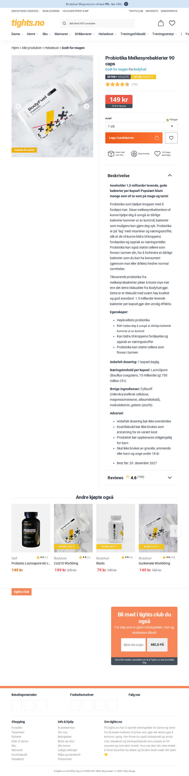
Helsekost (106, 34)
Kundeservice (169, 11)
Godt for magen (73, 48)
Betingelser (64, 736)
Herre (31, 34)
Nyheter (16, 736)
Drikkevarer (83, 34)
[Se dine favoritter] (172, 23)
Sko (45, 34)
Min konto (152, 11)
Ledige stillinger (67, 750)
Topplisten (18, 732)
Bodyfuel (139, 69)
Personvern (65, 759)
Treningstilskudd (133, 34)
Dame (16, 34)
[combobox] (97, 23)
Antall (108, 118)
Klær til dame (20, 741)
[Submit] (63, 24)
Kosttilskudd (19, 754)
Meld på (157, 645)
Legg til (48, 519)
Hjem (15, 48)
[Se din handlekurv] (161, 23)
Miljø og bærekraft (69, 754)
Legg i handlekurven (121, 137)
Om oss (62, 732)
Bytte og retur (66, 741)
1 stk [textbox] (111, 126)
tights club (136, 11)
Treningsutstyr (163, 34)
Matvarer (61, 34)
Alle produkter (32, 48)
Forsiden (17, 727)
